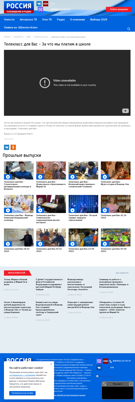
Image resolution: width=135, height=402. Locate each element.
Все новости (122, 273)
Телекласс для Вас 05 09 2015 (113, 250)
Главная (7, 37)
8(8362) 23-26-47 (61, 9)
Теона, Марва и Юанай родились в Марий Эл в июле (15, 282)
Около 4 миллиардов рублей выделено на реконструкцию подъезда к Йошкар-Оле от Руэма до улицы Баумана (17, 307)
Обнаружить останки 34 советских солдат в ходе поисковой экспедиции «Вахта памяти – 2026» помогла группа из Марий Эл (114, 307)
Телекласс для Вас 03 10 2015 (49, 250)
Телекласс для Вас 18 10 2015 (16, 250)
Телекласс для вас (41, 37)
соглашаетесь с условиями (22, 375)
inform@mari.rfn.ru (59, 378)
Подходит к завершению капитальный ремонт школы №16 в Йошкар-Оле (81, 305)
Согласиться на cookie (22, 393)
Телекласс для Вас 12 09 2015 (81, 250)
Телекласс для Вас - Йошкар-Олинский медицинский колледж (19, 218)
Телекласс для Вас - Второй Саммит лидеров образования (83, 218)
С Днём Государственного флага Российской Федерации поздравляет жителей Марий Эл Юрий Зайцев (49, 285)
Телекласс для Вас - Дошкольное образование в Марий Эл (51, 184)
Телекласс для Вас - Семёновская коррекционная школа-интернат (48, 219)
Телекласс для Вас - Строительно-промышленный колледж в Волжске (17, 185)
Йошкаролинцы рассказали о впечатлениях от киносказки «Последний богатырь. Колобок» (80, 285)
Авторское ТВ (18, 37)
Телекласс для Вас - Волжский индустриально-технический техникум (82, 184)
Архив (28, 37)
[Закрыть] (51, 364)
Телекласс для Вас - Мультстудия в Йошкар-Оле (115, 183)
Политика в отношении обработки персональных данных (61, 395)
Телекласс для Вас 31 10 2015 (113, 217)
